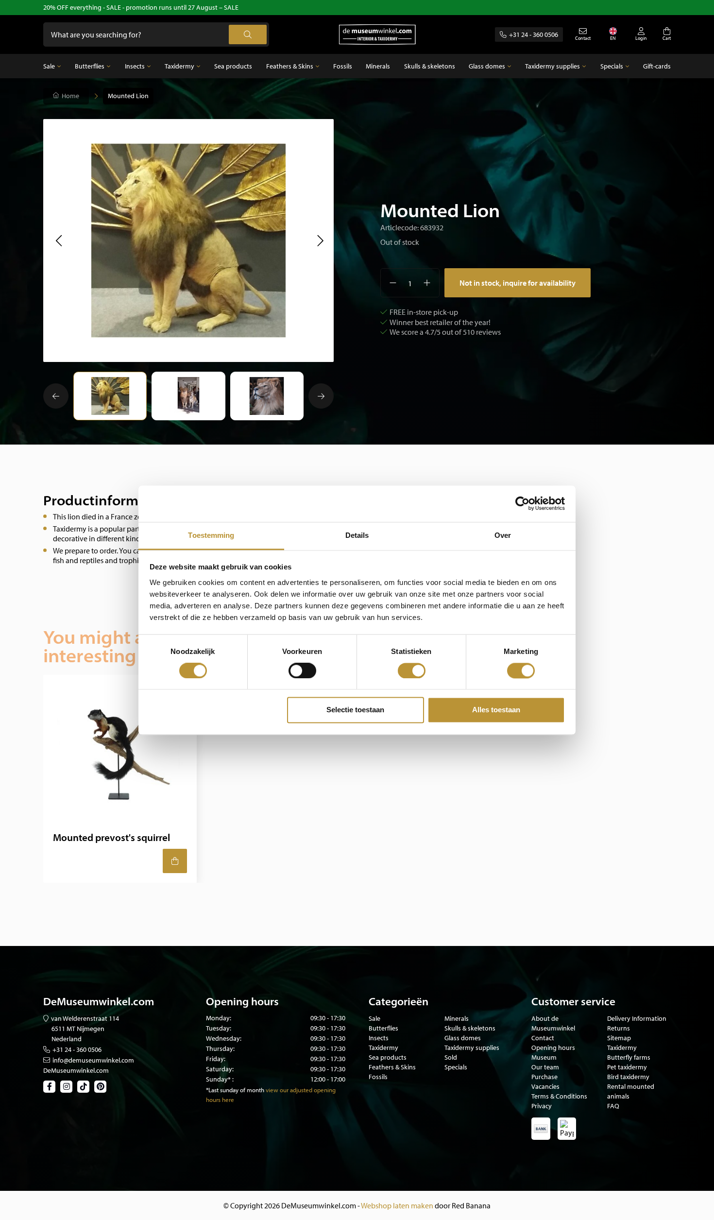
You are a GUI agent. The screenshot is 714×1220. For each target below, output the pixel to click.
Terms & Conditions (559, 1096)
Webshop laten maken (397, 1205)
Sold (450, 1057)
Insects (135, 66)
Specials (611, 66)
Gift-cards (657, 66)
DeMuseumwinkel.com (76, 1070)
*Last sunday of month (235, 1090)
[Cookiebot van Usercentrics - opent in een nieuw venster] (522, 503)
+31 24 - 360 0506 (533, 34)
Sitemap (619, 1037)
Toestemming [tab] (211, 535)
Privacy (541, 1105)
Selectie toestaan (355, 710)
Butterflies (89, 66)
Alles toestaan (496, 710)
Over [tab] (502, 535)
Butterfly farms (628, 1057)
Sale (49, 66)
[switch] (302, 670)
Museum (544, 1057)
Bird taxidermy (628, 1076)
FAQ (613, 1105)
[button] (58, 240)
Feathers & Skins (289, 66)
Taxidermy (179, 66)
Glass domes (487, 66)
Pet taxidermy (627, 1067)
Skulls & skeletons (429, 66)
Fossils (342, 66)
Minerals (378, 66)
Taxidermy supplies (552, 66)
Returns (618, 1028)
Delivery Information (636, 1018)
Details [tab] (357, 535)
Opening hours (553, 1047)
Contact (542, 1037)
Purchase (544, 1076)
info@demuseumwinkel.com (93, 1060)
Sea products (233, 66)
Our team (545, 1067)
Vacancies (545, 1086)
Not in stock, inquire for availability (517, 283)
